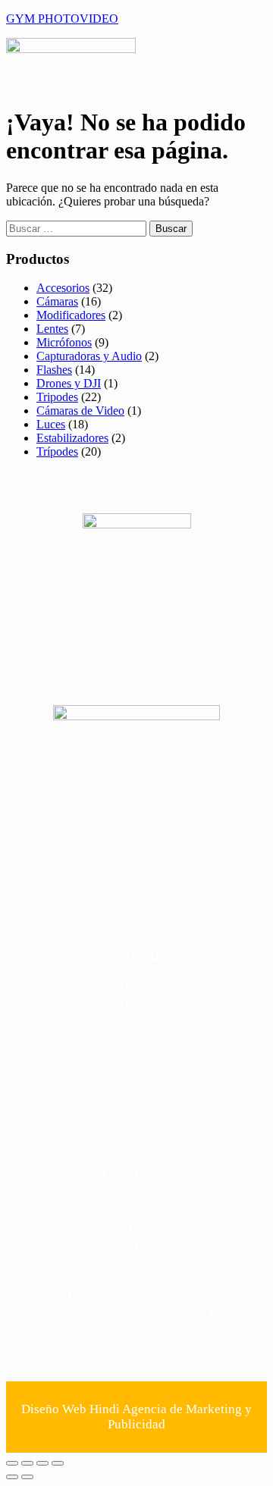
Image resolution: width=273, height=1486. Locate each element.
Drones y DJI (68, 383)
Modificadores (70, 315)
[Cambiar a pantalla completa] (27, 1463)
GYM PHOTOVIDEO (62, 18)
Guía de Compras (137, 1030)
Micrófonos (64, 342)
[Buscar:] (77, 227)
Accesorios (62, 287)
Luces (50, 424)
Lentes (52, 328)
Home (136, 987)
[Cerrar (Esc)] (58, 1463)
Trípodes (57, 451)
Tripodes (57, 396)
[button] (209, 57)
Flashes (54, 369)
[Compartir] (42, 1463)
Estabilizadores (72, 437)
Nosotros (136, 1015)
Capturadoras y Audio (89, 356)
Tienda (137, 1001)
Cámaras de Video (80, 410)
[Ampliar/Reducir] (12, 1463)
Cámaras (57, 301)
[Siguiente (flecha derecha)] (27, 1477)
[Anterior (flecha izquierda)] (12, 1477)
